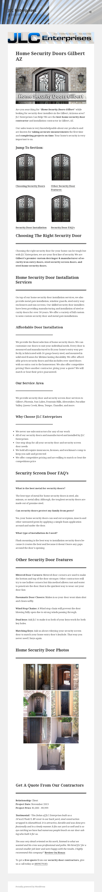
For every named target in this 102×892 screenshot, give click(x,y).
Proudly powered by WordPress (30, 886)
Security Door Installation (31, 227)
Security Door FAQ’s (63, 227)
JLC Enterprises (22, 10)
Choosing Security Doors (30, 185)
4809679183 (41, 863)
